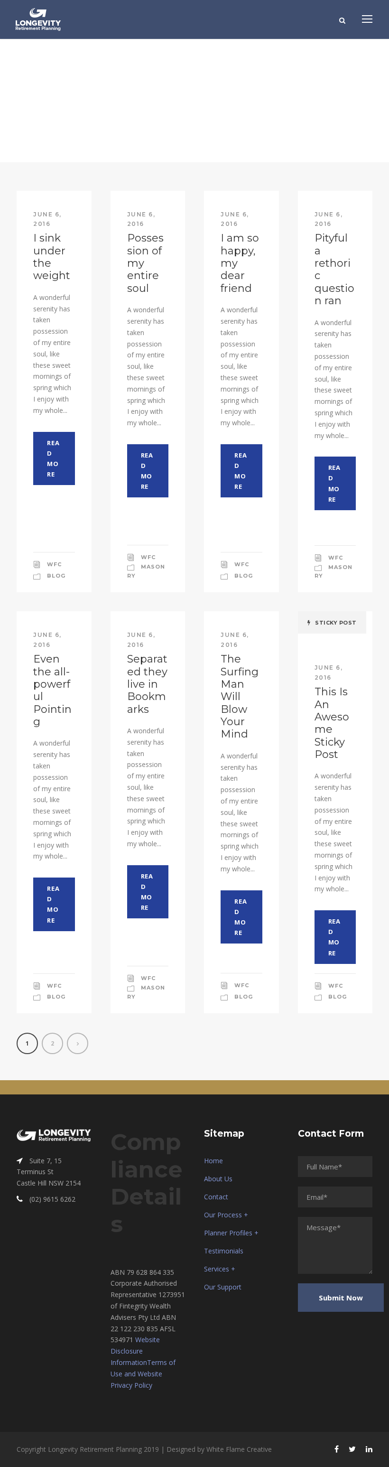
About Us (218, 1178)
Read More (53, 458)
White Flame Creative (239, 1449)
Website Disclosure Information (135, 1351)
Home (213, 1160)
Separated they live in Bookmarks (147, 684)
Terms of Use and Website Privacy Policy (143, 1374)
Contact (216, 1196)
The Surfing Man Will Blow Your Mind (240, 696)
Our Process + (226, 1214)
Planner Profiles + (231, 1232)
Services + (219, 1268)
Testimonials (223, 1250)
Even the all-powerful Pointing (52, 690)
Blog (56, 575)
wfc (54, 564)
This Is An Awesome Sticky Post (332, 723)
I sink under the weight (51, 257)
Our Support (222, 1286)
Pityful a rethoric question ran (334, 269)
